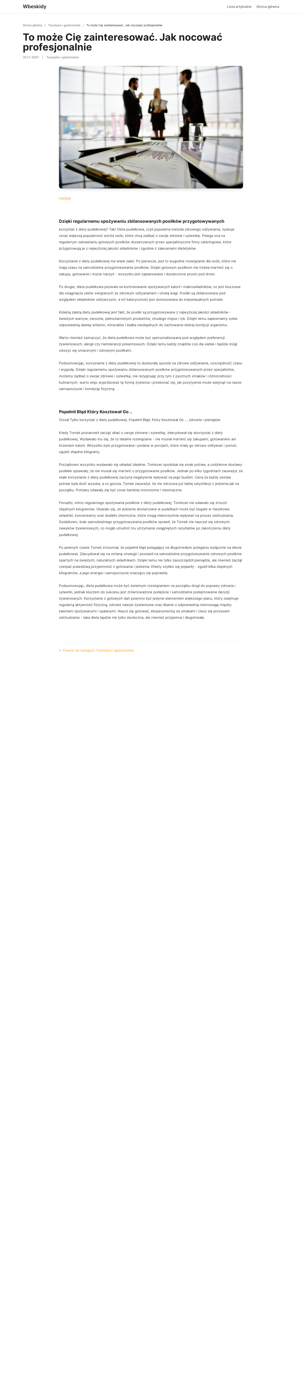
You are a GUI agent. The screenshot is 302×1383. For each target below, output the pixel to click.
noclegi (65, 198)
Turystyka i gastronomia (64, 25)
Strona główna (267, 7)
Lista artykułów (239, 7)
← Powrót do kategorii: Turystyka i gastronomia (96, 650)
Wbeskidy (34, 6)
